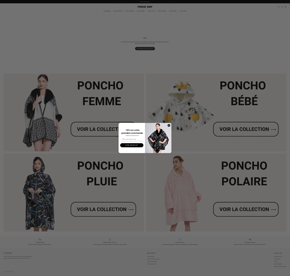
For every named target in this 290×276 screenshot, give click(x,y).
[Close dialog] (169, 125)
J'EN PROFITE (132, 145)
